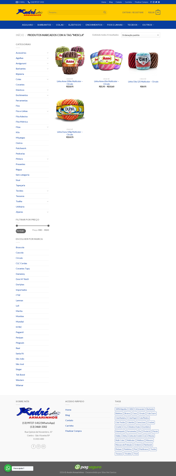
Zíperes (19, 212)
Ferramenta (131, 431)
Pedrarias (20, 153)
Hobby (118, 436)
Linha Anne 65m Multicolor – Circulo (106, 82)
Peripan (19, 337)
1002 (131, 409)
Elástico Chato (134, 427)
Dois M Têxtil (22, 279)
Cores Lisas (141, 422)
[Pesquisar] (104, 12)
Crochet (151, 422)
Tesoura (119, 454)
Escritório (146, 427)
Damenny (20, 274)
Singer (19, 369)
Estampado (120, 431)
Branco (127, 413)
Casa (135, 413)
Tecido (153, 449)
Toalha (19, 201)
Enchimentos (94, 24)
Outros (147, 24)
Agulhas (27, 24)
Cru (125, 427)
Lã (145, 436)
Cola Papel (133, 418)
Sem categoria (22, 174)
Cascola (19, 252)
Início (20, 35)
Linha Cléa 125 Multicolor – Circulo (143, 81)
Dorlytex (20, 284)
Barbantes (44, 24)
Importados (21, 289)
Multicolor (131, 440)
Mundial (20, 321)
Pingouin (20, 342)
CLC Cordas (21, 263)
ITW (18, 295)
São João (20, 358)
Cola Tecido (120, 422)
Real (18, 348)
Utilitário (20, 206)
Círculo (19, 258)
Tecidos (132, 24)
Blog (111, 2)
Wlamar (19, 385)
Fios (18, 105)
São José (20, 364)
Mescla (151, 436)
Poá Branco (143, 449)
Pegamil (20, 332)
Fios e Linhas (115, 24)
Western (20, 380)
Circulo (142, 413)
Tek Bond (20, 374)
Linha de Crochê (135, 436)
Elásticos (74, 24)
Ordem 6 (137, 445)
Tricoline (128, 454)
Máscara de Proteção (124, 445)
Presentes (20, 164)
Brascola (20, 247)
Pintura (19, 158)
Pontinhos (128, 449)
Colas (60, 24)
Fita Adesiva (22, 116)
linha (125, 436)
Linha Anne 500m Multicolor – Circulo (70, 82)
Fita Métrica (22, 121)
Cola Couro (151, 413)
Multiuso (140, 440)
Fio (140, 431)
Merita (19, 311)
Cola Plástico (144, 418)
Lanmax (19, 300)
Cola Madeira (121, 418)
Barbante (150, 409)
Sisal (18, 180)
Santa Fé (20, 353)
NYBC (19, 327)
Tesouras (20, 196)
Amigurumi (21, 63)
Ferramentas (22, 100)
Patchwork (21, 148)
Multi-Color (120, 440)
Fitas (18, 127)
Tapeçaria (20, 185)
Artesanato (140, 409)
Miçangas (20, 137)
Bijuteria (20, 74)
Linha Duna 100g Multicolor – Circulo (70, 133)
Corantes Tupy (23, 268)
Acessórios (21, 52)
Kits (18, 132)
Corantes (20, 84)
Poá (135, 449)
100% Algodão (121, 409)
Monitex (20, 316)
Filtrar (20, 231)
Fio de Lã (146, 431)
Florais (155, 431)
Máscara (149, 440)
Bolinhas (119, 413)
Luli (17, 305)
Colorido (130, 422)
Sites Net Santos (109, 472)
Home (103, 2)
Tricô (136, 454)
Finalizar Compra (141, 2)
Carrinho (128, 2)
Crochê (118, 427)
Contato (119, 2)
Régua (19, 169)
